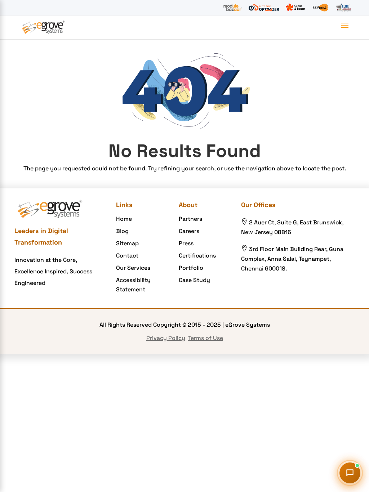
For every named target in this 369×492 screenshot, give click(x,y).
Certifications (197, 255)
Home (124, 219)
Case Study (194, 280)
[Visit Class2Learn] (295, 8)
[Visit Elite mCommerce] (343, 8)
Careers (189, 231)
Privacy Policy (165, 338)
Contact (127, 255)
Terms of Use (205, 338)
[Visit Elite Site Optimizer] (264, 8)
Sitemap (127, 243)
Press (186, 243)
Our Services (133, 268)
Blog (122, 231)
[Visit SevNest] (320, 8)
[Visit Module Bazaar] (232, 8)
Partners (190, 219)
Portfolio (191, 268)
